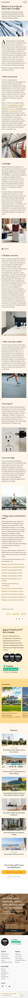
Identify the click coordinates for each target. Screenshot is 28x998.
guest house (14, 111)
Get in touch (18, 956)
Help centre (18, 954)
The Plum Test (5, 977)
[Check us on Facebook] (6, 986)
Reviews (17, 962)
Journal (3, 960)
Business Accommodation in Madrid (12, 594)
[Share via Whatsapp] (19, 619)
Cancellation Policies (20, 960)
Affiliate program (5, 958)
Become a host (5, 954)
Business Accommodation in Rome (12, 588)
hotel (13, 109)
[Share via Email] (25, 619)
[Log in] (24, 2)
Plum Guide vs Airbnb (6, 962)
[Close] (19, 993)
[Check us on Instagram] (2, 986)
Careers (3, 979)
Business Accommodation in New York (13, 567)
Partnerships (4, 956)
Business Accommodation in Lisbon (12, 591)
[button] (5, 2)
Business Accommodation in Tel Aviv (13, 600)
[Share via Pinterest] (22, 619)
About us (3, 969)
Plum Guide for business (5, 974)
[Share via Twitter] (16, 619)
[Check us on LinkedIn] (9, 986)
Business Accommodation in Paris (12, 570)
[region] (14, 703)
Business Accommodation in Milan (12, 576)
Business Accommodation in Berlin (12, 573)
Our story (3, 971)
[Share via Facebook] (13, 619)
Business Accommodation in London (13, 564)
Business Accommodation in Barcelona (13, 597)
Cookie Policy (8, 995)
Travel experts (18, 958)
